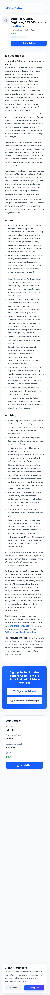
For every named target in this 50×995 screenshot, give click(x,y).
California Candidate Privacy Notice (21, 632)
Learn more (20, 981)
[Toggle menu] (41, 8)
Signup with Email (26, 691)
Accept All (34, 987)
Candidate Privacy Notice (20, 626)
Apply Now (30, 43)
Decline (13, 987)
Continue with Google (26, 700)
